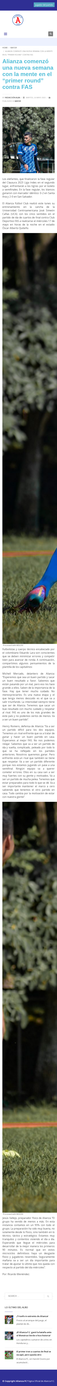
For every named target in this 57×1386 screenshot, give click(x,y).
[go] (48, 1296)
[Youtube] (42, 33)
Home (5, 47)
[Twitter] (33, 33)
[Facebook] (28, 33)
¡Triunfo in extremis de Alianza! (32, 1316)
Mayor (13, 47)
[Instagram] (38, 33)
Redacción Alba (12, 98)
